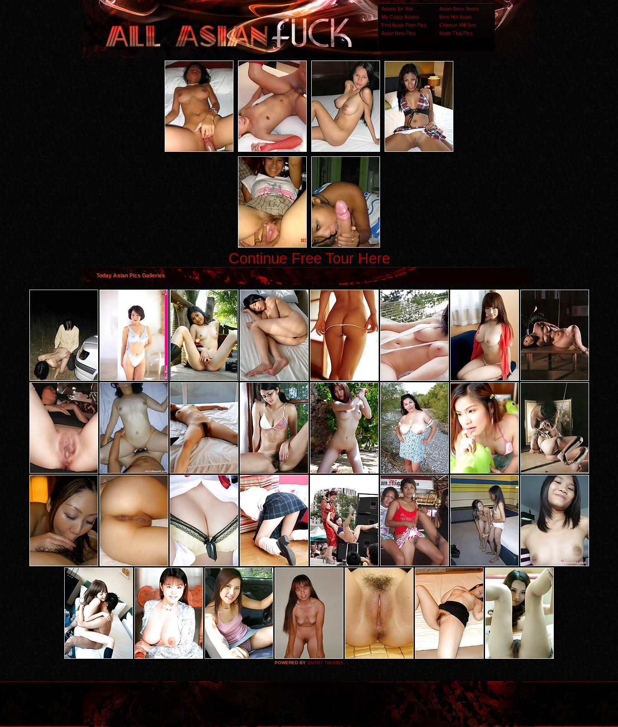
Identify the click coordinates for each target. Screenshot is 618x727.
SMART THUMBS (325, 662)
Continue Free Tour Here (309, 258)
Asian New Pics (398, 33)
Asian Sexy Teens (459, 8)
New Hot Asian (455, 16)
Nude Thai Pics (456, 33)
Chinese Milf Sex (457, 25)
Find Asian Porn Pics (404, 25)
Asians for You (397, 8)
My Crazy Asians (400, 16)
